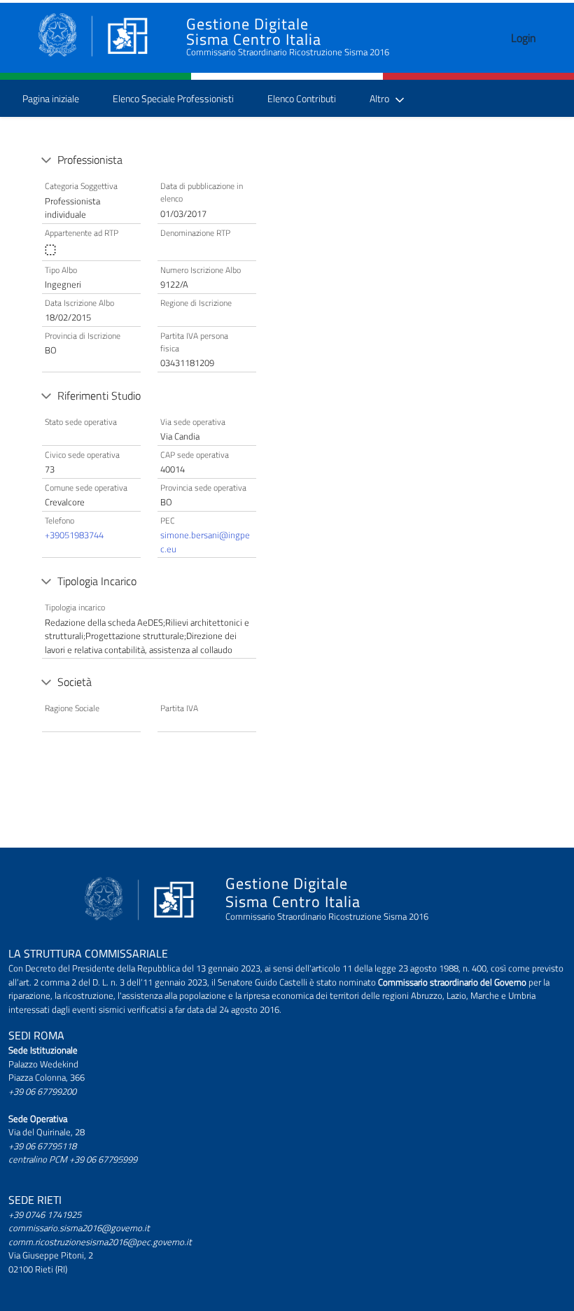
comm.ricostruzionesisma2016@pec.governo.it (100, 1242)
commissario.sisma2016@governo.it (79, 1228)
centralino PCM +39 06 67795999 (72, 1159)
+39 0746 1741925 (44, 1214)
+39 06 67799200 (42, 1091)
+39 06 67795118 (42, 1146)
